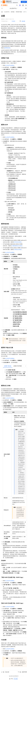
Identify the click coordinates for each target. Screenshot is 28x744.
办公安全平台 (6, 11)
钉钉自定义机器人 (18, 242)
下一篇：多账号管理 (22, 672)
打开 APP (24, 2)
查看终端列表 (7, 48)
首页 (2, 11)
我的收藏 (23, 21)
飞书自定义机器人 (18, 249)
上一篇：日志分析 (5, 672)
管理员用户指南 (19, 11)
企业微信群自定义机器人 (17, 245)
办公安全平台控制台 (9, 65)
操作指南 (12, 11)
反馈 (16, 678)
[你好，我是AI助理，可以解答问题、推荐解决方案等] (19, 5)
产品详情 (13, 21)
